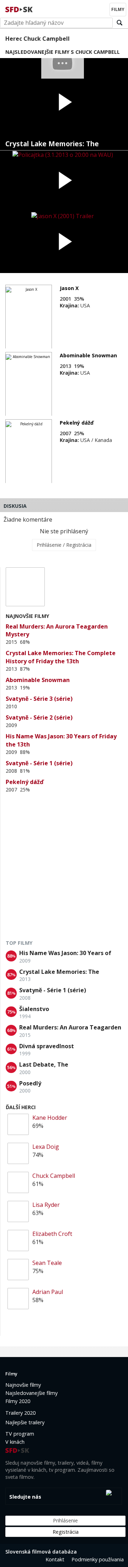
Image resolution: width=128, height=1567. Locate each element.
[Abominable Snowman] (28, 384)
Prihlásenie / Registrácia (64, 544)
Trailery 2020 (20, 1412)
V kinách (15, 1441)
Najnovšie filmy (23, 1384)
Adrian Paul (47, 1292)
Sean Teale (47, 1263)
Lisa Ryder (46, 1205)
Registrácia (66, 1531)
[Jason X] (28, 317)
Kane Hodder (49, 1118)
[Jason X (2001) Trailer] (64, 242)
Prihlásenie (65, 1520)
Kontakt (55, 1559)
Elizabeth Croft (52, 1234)
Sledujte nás (25, 1496)
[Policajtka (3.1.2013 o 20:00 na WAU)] (64, 181)
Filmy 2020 (17, 1401)
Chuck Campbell (53, 1176)
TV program (19, 1433)
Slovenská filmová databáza (41, 1551)
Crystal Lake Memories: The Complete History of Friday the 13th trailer (57, 144)
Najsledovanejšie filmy (31, 1393)
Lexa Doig (45, 1147)
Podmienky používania (97, 1559)
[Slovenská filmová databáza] (19, 8)
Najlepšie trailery (24, 1422)
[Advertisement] (64, 869)
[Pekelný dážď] (28, 451)
